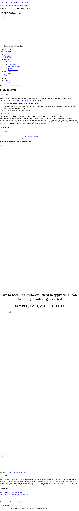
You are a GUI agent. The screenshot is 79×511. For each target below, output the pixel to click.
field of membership (28, 100)
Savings (10, 63)
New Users (36, 136)
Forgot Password (28, 136)
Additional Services (14, 66)
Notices (10, 73)
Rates (5, 75)
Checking (11, 61)
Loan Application (9, 82)
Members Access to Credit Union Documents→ (14, 494)
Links (5, 77)
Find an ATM (8, 80)
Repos (10, 68)
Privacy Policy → (5, 492)
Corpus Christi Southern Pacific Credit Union (14, 2)
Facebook (6, 509)
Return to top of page (6, 505)
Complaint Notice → (17, 492)
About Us (7, 56)
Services (6, 59)
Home (6, 54)
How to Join (7, 58)
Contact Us (7, 78)
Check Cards (12, 64)
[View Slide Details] (37, 44)
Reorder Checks (13, 70)
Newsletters (7, 71)
